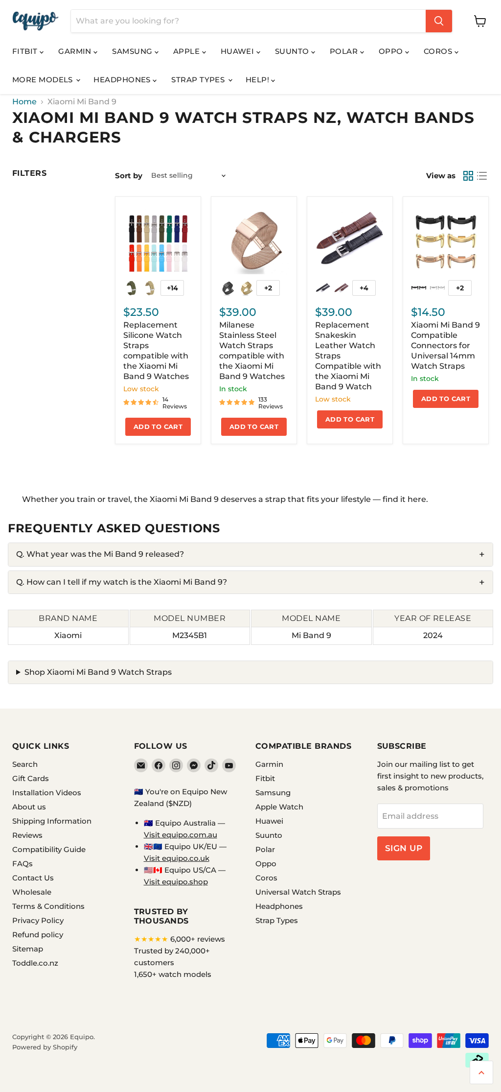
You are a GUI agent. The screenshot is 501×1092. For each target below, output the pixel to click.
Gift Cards (30, 778)
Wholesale (31, 892)
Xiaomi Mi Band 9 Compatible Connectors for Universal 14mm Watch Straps (445, 345)
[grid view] (468, 176)
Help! (259, 79)
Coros (439, 51)
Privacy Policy (38, 920)
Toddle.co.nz (35, 963)
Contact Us (33, 877)
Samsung (133, 51)
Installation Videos (46, 792)
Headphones (123, 79)
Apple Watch (279, 806)
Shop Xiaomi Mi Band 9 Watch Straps (98, 672)
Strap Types (199, 79)
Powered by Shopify (44, 1047)
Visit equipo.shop (176, 881)
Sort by (128, 175)
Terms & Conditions (48, 906)
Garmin (75, 51)
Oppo (392, 51)
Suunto (293, 51)
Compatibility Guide (49, 849)
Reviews (27, 835)
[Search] (439, 21)
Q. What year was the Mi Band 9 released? (100, 554)
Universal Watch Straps (298, 892)
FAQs (22, 863)
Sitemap (27, 948)
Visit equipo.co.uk (176, 858)
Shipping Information (51, 821)
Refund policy (37, 934)
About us (29, 806)
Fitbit (26, 51)
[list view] (482, 176)
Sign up (404, 848)
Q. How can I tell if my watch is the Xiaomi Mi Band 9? (121, 582)
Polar (345, 51)
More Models (43, 79)
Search (25, 764)
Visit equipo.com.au (180, 834)
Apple (187, 51)
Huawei (238, 51)
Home (24, 102)
